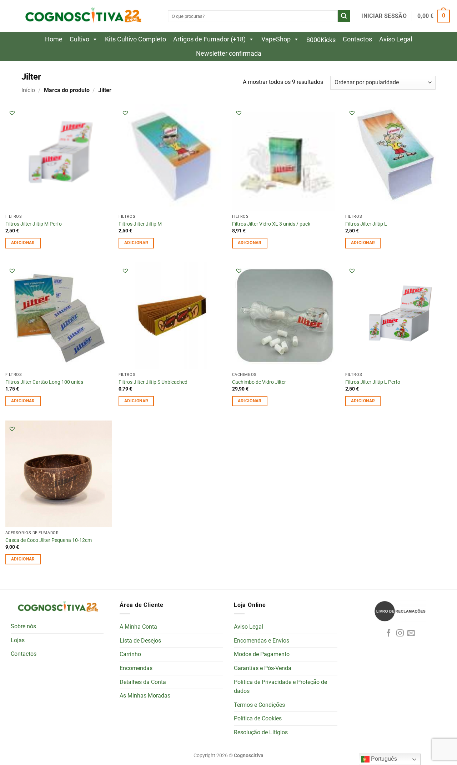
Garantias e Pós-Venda (262, 668)
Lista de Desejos (140, 640)
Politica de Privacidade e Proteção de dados (280, 687)
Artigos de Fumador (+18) (209, 39)
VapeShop (276, 39)
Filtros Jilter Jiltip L (366, 224)
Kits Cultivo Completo (135, 39)
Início (28, 90)
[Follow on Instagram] (400, 633)
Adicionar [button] (23, 242)
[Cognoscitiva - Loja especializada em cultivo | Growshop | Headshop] (82, 16)
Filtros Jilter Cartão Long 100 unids (44, 382)
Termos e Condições (259, 704)
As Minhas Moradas (145, 695)
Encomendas (136, 668)
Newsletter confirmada (228, 53)
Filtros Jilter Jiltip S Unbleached (153, 382)
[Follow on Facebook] (388, 633)
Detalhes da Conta (143, 682)
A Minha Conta (138, 626)
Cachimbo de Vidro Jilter (259, 382)
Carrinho (130, 654)
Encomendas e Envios (261, 640)
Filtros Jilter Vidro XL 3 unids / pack (271, 224)
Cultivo (79, 39)
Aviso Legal (395, 39)
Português (383, 759)
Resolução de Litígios (261, 732)
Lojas (18, 640)
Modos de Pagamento (262, 654)
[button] (383, 16)
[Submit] (344, 16)
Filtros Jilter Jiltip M (140, 224)
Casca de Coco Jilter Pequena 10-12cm (48, 540)
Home (53, 39)
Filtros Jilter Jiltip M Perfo (33, 224)
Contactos (357, 39)
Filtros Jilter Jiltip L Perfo (372, 382)
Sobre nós (23, 626)
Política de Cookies (258, 718)
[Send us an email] (411, 633)
